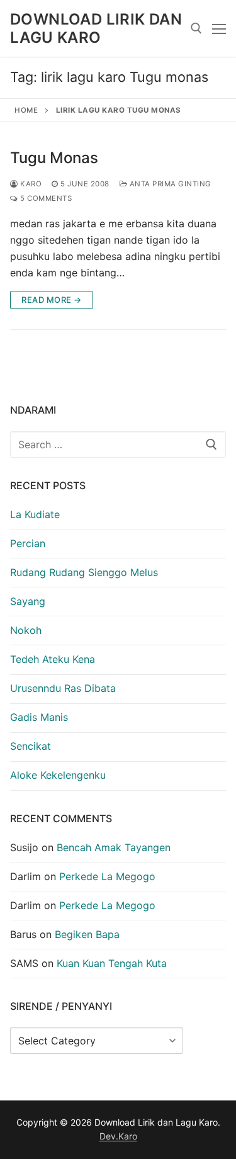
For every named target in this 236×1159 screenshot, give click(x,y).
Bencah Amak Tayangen (114, 847)
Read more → (51, 300)
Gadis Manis (39, 717)
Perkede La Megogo (107, 876)
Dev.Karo (118, 1136)
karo (30, 183)
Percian (27, 543)
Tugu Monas (54, 158)
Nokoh (26, 630)
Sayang (27, 601)
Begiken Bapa (87, 934)
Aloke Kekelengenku (58, 775)
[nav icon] (219, 28)
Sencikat (30, 746)
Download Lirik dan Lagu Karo (96, 28)
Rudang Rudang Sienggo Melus (84, 572)
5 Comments (45, 198)
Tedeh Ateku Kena (52, 659)
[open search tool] (196, 28)
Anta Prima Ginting (169, 183)
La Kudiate (35, 514)
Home (26, 110)
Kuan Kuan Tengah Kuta (112, 963)
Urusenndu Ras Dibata (63, 688)
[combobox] (118, 444)
